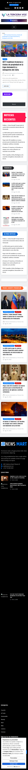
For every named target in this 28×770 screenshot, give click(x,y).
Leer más (6, 86)
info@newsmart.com (8, 466)
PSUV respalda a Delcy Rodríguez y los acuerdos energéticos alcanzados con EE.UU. (13, 157)
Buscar (7, 94)
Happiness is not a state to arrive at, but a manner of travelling (18, 477)
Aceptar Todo (13, 764)
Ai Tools (3, 713)
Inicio (3, 33)
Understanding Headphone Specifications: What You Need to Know (18, 485)
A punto (3, 710)
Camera (3, 729)
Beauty (3, 719)
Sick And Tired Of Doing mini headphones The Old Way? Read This (17, 595)
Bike (2, 726)
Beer (2, 722)
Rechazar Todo (14, 761)
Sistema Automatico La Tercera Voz (14, 73)
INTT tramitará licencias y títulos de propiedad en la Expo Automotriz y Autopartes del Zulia (12, 36)
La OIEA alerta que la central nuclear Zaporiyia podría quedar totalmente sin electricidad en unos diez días (13, 134)
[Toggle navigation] (14, 27)
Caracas (3, 732)
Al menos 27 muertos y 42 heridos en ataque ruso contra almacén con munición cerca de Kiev (13, 149)
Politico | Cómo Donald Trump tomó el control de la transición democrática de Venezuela (13, 127)
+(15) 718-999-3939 (8, 468)
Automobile (4, 716)
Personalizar (13, 758)
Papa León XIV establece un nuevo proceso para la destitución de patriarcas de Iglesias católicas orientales (14, 142)
